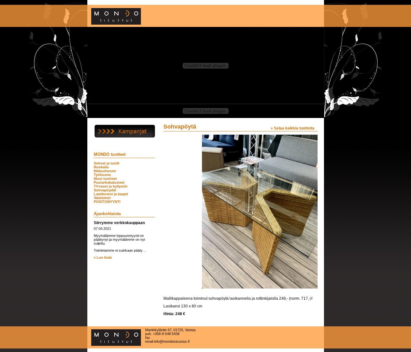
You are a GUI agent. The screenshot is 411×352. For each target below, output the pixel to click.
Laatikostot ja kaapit (111, 194)
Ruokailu (101, 167)
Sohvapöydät (105, 190)
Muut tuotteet (105, 178)
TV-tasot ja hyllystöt (110, 186)
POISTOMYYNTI (107, 202)
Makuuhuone (105, 171)
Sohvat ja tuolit (106, 163)
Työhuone (102, 175)
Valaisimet (102, 198)
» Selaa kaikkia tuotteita (292, 128)
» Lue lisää (103, 257)
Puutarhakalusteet (109, 182)
